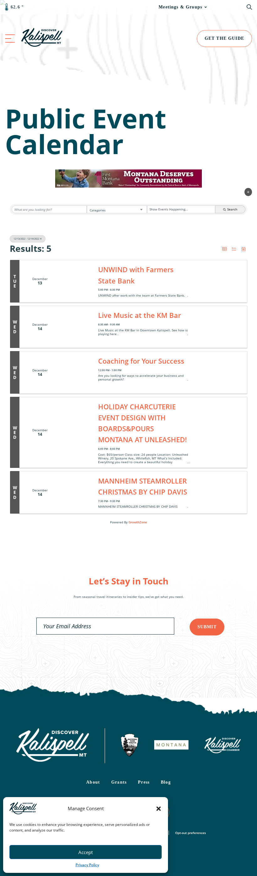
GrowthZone (137, 522)
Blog (166, 782)
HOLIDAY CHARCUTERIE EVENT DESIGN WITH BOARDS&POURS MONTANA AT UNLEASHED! (142, 423)
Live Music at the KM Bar (139, 315)
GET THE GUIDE (224, 38)
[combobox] (117, 209)
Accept (85, 852)
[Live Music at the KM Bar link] (77, 327)
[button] (158, 809)
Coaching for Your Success (141, 360)
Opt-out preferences (190, 833)
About (93, 782)
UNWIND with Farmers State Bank (136, 275)
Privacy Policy (87, 865)
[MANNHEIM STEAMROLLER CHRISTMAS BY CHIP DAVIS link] (77, 492)
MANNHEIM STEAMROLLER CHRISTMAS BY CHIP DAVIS (142, 486)
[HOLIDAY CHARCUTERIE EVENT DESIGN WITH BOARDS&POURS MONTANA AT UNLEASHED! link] (77, 432)
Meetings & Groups (180, 7)
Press (143, 782)
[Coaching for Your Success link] (77, 372)
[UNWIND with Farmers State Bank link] (77, 281)
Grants (119, 782)
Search (232, 209)
